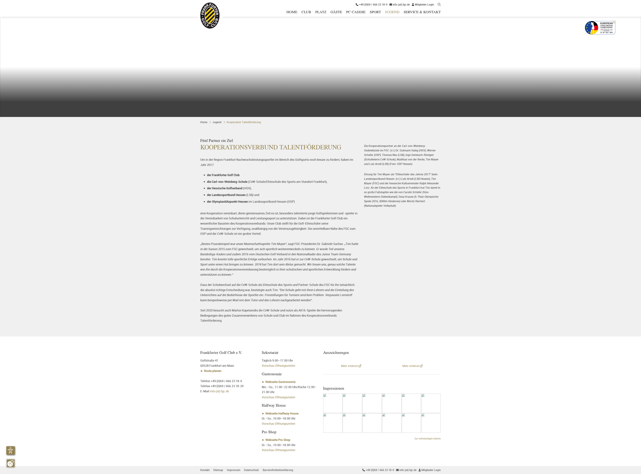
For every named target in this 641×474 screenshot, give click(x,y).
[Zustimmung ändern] (11, 463)
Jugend (392, 12)
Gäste (336, 12)
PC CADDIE (355, 12)
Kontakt (204, 470)
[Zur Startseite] (210, 15)
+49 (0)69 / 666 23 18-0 (371, 4)
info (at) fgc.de (399, 4)
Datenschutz (251, 470)
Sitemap (218, 470)
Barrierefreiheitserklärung (278, 470)
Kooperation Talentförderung (244, 122)
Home (291, 12)
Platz (320, 12)
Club (306, 12)
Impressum (233, 470)
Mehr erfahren (350, 366)
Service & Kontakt (422, 12)
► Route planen (211, 371)
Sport (375, 12)
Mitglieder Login (423, 4)
